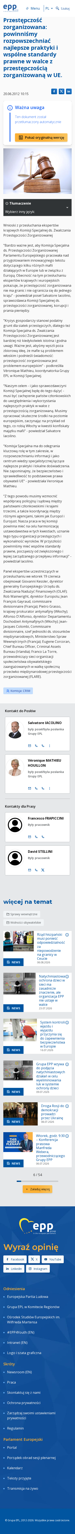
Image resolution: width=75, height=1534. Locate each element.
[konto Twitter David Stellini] (43, 870)
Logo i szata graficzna (24, 1353)
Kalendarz (15, 1468)
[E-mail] (29, 745)
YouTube (55, 1259)
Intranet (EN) (17, 1342)
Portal (12, 1447)
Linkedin (16, 1269)
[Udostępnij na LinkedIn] (69, 91)
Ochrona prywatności (23, 1402)
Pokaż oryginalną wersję (44, 137)
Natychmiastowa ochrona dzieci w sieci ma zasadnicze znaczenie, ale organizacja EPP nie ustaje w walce (52, 990)
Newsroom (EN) (19, 1372)
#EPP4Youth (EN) (20, 1332)
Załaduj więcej (40, 1189)
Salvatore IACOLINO (45, 723)
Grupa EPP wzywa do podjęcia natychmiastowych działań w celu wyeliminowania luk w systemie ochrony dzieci (50, 1076)
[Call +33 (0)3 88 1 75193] (43, 745)
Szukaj (65, 8)
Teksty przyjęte (19, 1478)
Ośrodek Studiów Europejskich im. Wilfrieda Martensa (33, 1319)
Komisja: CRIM (20, 691)
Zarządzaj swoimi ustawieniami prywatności (31, 1415)
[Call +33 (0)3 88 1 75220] (43, 788)
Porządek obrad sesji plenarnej (31, 1457)
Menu (35, 8)
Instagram (40, 1269)
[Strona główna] (10, 8)
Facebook (17, 1259)
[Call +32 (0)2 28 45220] (36, 788)
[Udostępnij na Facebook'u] (54, 91)
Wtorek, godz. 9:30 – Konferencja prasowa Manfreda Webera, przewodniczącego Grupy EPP (50, 1148)
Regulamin (15, 1428)
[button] (67, 207)
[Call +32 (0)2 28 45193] (36, 745)
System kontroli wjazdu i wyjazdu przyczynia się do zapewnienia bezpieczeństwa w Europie (52, 1034)
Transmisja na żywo (22, 1488)
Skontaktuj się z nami (23, 1392)
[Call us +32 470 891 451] (36, 870)
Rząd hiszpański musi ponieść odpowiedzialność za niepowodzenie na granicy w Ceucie (51, 947)
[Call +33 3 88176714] (43, 837)
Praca (11, 1382)
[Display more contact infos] (49, 745)
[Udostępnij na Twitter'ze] (61, 91)
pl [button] (47, 8)
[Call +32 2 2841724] (36, 837)
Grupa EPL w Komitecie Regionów (33, 1307)
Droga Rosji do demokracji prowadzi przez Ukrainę (52, 1112)
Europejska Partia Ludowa (27, 1296)
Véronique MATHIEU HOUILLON (44, 763)
